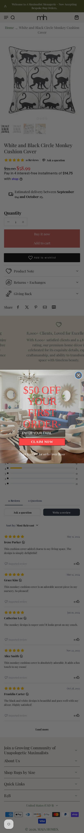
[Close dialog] (78, 375)
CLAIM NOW (42, 442)
